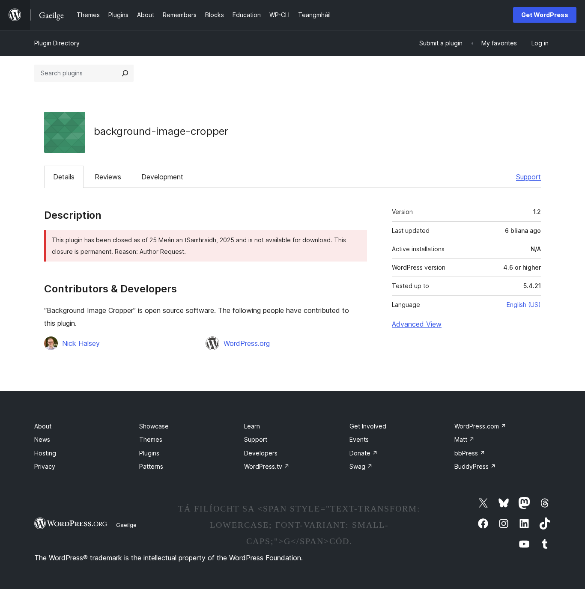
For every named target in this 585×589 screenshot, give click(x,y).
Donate (363, 453)
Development (162, 177)
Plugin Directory (57, 43)
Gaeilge (126, 524)
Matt (464, 439)
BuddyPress (475, 466)
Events (359, 439)
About (42, 426)
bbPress (469, 453)
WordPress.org (247, 343)
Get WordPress (544, 14)
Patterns (151, 466)
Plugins (149, 453)
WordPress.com (480, 426)
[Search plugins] (125, 73)
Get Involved (367, 426)
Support (528, 177)
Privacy (44, 466)
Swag (361, 466)
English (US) (524, 304)
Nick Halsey (81, 343)
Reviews (108, 177)
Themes (150, 439)
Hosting (45, 453)
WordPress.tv (267, 466)
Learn (252, 426)
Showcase (154, 426)
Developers (261, 453)
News (42, 439)
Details (64, 177)
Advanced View (417, 324)
